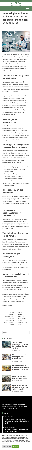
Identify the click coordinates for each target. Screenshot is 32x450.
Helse (10, 305)
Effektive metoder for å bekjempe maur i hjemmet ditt (20, 357)
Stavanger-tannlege (8, 110)
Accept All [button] (15, 446)
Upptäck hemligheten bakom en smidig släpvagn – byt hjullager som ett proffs (22, 318)
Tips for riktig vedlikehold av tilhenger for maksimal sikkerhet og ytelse (17, 421)
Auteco (16, 3)
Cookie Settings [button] (7, 446)
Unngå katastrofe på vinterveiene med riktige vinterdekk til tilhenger (20, 367)
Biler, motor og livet (16, 5)
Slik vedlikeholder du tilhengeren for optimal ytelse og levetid (20, 387)
